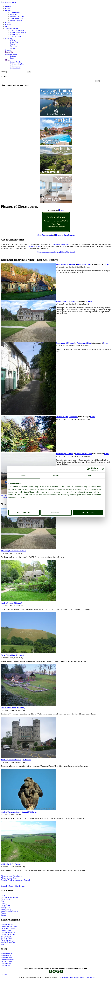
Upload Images (6, 905)
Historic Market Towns (18, 32)
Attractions (9, 38)
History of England (7, 959)
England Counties (7, 924)
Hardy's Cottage (7, 603)
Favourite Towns (15, 36)
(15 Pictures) (26, 760)
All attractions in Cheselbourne (11, 876)
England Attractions (8, 932)
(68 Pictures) (70, 343)
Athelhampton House (9, 551)
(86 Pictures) (69, 454)
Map (67, 252)
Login (3, 903)
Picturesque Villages (17, 30)
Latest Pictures (15, 12)
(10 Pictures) (21, 551)
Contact (3, 915)
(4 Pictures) (17, 603)
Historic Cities (14, 34)
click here (32, 246)
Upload (7, 22)
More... (12, 48)
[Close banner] (103, 469)
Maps (7, 26)
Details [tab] (56, 475)
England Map (5, 965)
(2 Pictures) (20, 655)
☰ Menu (8, 6)
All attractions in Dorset (9, 878)
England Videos (15, 66)
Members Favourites (17, 16)
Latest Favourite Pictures (9, 911)
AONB (12, 40)
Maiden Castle (6, 864)
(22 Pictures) (73, 417)
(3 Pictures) (71, 301)
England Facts (6, 955)
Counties (8, 50)
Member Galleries (16, 20)
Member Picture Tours (8, 942)
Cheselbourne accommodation (47, 252)
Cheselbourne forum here (60, 244)
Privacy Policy (79, 977)
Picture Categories (7, 940)
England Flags (6, 963)
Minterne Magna (62, 417)
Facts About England (17, 64)
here (39, 246)
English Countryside (8, 934)
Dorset (11, 886)
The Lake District (7, 938)
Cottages (13, 56)
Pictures (8, 10)
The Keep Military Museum (11, 760)
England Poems (15, 68)
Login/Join (9, 52)
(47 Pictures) (32, 812)
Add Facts (62, 252)
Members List (5, 907)
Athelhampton (61, 301)
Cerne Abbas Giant (8, 655)
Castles (12, 44)
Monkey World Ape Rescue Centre (14, 812)
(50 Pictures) (70, 264)
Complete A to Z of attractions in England (15, 880)
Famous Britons (6, 961)
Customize (55, 513)
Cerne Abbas (60, 343)
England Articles (15, 62)
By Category (14, 14)
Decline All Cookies (24, 513)
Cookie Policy (90, 977)
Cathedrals (13, 46)
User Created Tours (16, 18)
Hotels (12, 58)
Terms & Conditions (66, 977)
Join (2, 901)
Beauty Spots (14, 42)
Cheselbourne (19, 886)
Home (7, 8)
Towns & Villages (11, 28)
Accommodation (11, 54)
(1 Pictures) (21, 708)
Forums (3, 913)
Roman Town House (8, 708)
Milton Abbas (61, 264)
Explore (8, 24)
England (4, 886)
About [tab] (88, 475)
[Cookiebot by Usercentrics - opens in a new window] (88, 469)
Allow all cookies (88, 513)
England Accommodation (9, 897)
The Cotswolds (6, 936)
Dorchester (60, 454)
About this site (6, 899)
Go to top (4, 974)
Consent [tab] (23, 475)
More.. (7, 60)
